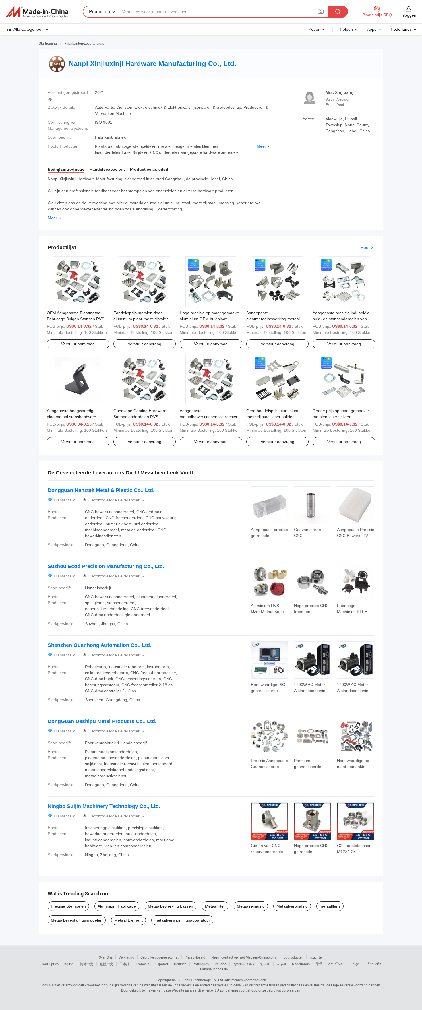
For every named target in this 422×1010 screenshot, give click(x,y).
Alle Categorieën (28, 29)
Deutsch (180, 963)
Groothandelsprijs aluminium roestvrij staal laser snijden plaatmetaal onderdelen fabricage (276, 416)
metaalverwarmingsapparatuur (182, 920)
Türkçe (354, 963)
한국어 (265, 963)
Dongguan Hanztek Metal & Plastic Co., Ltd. (101, 490)
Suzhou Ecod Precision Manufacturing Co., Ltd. (106, 566)
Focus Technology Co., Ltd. (203, 980)
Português (201, 963)
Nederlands (301, 963)
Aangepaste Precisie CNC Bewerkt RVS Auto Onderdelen (355, 535)
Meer (261, 146)
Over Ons (106, 957)
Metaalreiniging (251, 906)
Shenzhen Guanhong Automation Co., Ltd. (99, 645)
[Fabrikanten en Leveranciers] (37, 12)
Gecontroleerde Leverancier (116, 500)
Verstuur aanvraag (78, 344)
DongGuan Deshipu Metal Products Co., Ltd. (102, 721)
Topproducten (292, 957)
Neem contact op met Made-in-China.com (243, 957)
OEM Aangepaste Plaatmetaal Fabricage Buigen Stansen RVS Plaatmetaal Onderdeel (75, 319)
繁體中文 (106, 963)
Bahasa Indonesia (214, 969)
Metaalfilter (215, 906)
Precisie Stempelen (68, 906)
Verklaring (126, 957)
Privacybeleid (195, 957)
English (68, 963)
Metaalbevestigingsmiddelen (76, 920)
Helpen (346, 29)
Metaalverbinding (292, 906)
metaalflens (330, 906)
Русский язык (243, 963)
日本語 (124, 963)
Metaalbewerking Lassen (170, 906)
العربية (281, 963)
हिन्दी (319, 963)
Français (142, 963)
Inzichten (316, 957)
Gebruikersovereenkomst (159, 957)
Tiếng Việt (373, 963)
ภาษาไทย (335, 963)
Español (161, 963)
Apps (371, 29)
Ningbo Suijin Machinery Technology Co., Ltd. (104, 806)
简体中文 (87, 963)
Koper (314, 29)
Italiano (221, 963)
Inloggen (408, 15)
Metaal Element (128, 920)
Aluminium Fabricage (117, 906)
